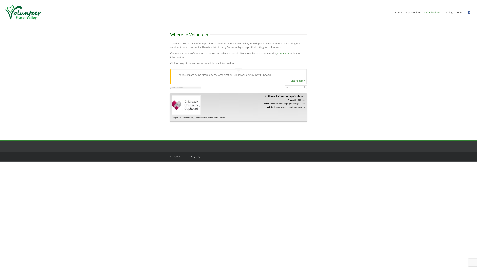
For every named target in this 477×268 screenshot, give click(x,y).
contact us (283, 53)
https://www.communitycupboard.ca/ (289, 107)
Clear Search (298, 80)
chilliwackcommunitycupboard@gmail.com (287, 103)
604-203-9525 (299, 100)
